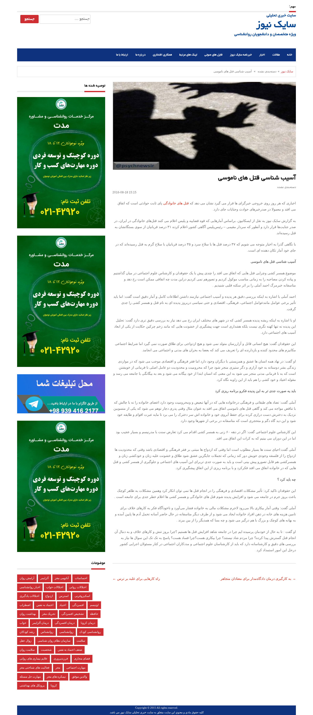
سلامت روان (27, 649)
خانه (289, 54)
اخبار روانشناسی (30, 587)
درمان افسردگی (65, 623)
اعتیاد (62, 605)
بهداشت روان (28, 614)
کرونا (54, 685)
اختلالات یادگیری (29, 596)
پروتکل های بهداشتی (32, 685)
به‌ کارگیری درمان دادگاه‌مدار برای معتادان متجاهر (255, 579)
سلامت (81, 640)
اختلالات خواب (54, 587)
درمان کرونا (88, 623)
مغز (58, 667)
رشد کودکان (27, 632)
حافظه (94, 614)
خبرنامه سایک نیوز (241, 54)
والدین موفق (79, 676)
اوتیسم (94, 605)
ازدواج (49, 596)
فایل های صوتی (213, 54)
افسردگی (78, 605)
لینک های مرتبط (188, 54)
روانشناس (47, 632)
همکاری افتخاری (162, 54)
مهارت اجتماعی (75, 667)
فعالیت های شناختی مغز (34, 667)
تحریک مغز (48, 614)
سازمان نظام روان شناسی (54, 640)
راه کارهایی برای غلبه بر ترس (139, 579)
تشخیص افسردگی (72, 614)
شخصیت (46, 649)
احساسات (81, 578)
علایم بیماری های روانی (33, 658)
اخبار (262, 54)
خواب (23, 623)
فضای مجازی (82, 658)
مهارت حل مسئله (30, 676)
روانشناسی (66, 632)
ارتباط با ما (122, 54)
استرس (63, 596)
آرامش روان (27, 578)
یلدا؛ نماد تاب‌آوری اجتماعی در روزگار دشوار (232, 6)
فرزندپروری (61, 658)
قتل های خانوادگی (176, 203)
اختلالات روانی (77, 587)
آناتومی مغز (62, 578)
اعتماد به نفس (44, 605)
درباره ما (140, 54)
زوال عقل (26, 640)
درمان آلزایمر (40, 623)
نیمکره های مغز (56, 676)
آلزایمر (44, 578)
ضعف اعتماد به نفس (70, 649)
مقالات (276, 54)
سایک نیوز (276, 25)
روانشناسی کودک (90, 632)
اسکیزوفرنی (82, 596)
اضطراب (25, 605)
